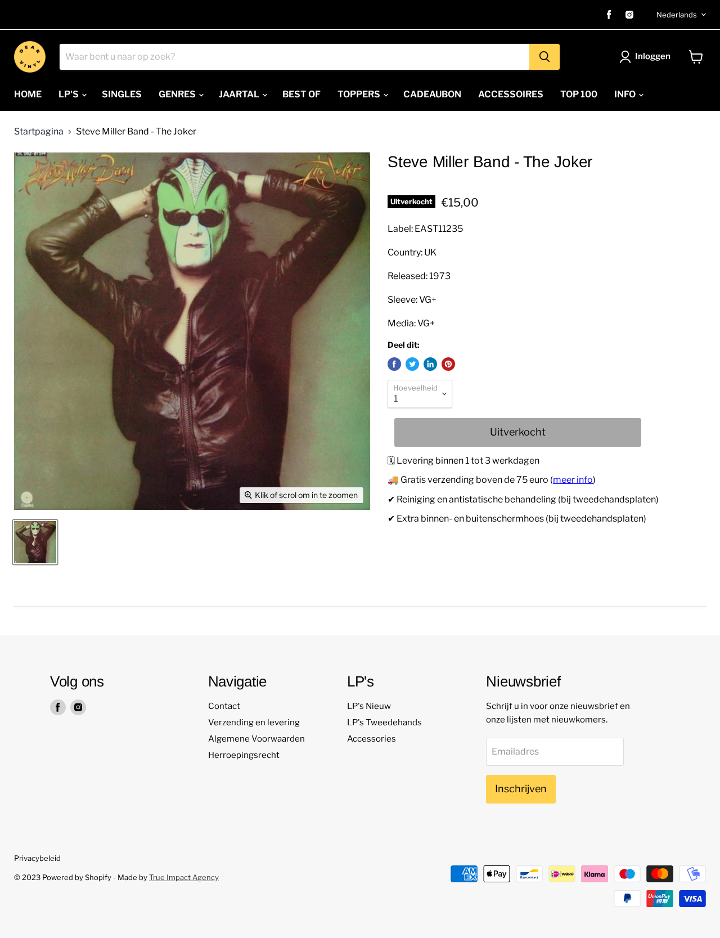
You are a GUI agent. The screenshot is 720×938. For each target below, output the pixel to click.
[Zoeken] (544, 57)
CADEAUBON (432, 94)
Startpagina (39, 132)
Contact (224, 706)
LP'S (69, 94)
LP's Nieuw (369, 706)
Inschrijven (521, 789)
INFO (625, 94)
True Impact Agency (184, 877)
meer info (573, 479)
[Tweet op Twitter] (412, 364)
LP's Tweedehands (384, 722)
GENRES (178, 94)
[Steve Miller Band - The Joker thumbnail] (35, 542)
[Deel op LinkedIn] (430, 364)
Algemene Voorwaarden (256, 739)
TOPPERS (360, 94)
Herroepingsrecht (244, 755)
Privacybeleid (37, 858)
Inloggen (652, 56)
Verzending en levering (254, 722)
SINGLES (122, 94)
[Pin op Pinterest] (448, 364)
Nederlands (676, 14)
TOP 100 (578, 94)
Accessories (371, 739)
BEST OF (301, 94)
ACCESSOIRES (510, 94)
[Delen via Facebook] (394, 364)
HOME (28, 94)
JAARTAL (240, 94)
